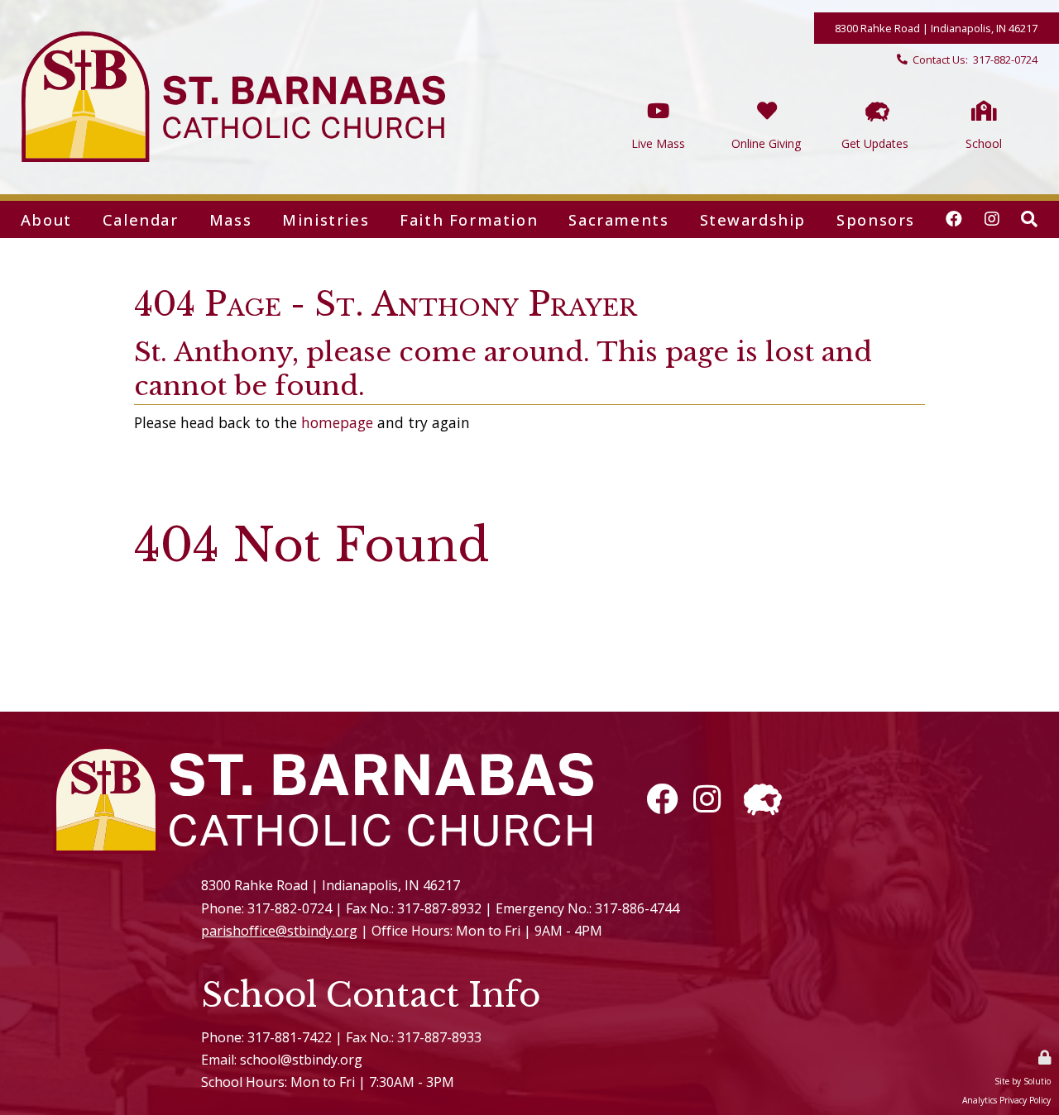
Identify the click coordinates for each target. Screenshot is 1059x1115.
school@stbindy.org (301, 1060)
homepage (337, 422)
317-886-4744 (637, 908)
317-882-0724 (1005, 60)
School (983, 93)
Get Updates (874, 93)
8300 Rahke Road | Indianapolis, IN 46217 (936, 28)
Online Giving (767, 93)
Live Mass (658, 93)
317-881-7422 (289, 1037)
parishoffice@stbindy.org (279, 931)
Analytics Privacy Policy (1006, 1100)
